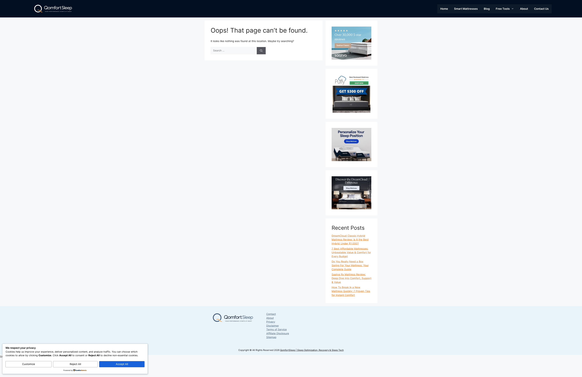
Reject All (75, 364)
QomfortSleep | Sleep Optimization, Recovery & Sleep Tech (312, 350)
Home (444, 8)
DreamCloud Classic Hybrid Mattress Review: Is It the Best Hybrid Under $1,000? (350, 239)
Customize (28, 364)
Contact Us (541, 8)
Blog (487, 8)
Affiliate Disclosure (277, 333)
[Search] (261, 50)
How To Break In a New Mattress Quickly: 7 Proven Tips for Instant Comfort (351, 291)
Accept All (122, 364)
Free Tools (503, 8)
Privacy (270, 321)
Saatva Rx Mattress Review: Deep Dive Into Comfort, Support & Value (351, 278)
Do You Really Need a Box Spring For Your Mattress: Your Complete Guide (350, 265)
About (524, 8)
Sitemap (271, 337)
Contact (271, 314)
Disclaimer (272, 325)
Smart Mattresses (466, 8)
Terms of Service (276, 329)
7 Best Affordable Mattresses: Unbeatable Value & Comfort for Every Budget (351, 252)
